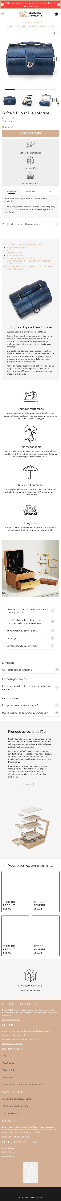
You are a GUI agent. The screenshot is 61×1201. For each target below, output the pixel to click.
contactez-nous (11, 209)
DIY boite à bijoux (21, 1136)
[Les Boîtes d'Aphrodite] (30, 13)
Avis (49, 191)
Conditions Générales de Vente (17, 1099)
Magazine (6, 1136)
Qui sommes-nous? (11, 1019)
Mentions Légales (11, 1113)
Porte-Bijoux (8, 1156)
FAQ (4, 1056)
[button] (2, 4)
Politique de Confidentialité (15, 1106)
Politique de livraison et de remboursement (23, 1084)
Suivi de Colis (9, 1070)
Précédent (26, 23)
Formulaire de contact (12, 1043)
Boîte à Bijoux (8, 1148)
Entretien (30, 191)
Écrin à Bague (8, 1152)
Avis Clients (8, 1063)
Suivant (36, 23)
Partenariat (8, 1077)
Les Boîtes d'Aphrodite (33, 1197)
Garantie (11, 191)
